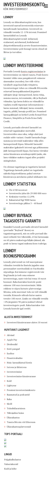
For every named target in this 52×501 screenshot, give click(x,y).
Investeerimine (14, 371)
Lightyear (11, 385)
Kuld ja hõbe (10, 468)
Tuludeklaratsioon (16, 408)
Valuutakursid (11, 464)
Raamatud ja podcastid (18, 394)
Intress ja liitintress (16, 367)
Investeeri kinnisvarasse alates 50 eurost (27, 322)
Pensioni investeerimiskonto (21, 390)
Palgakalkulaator (12, 459)
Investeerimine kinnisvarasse (21, 376)
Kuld (9, 380)
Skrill (9, 403)
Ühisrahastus (13, 417)
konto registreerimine (32, 71)
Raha (9, 399)
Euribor (10, 353)
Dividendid (12, 344)
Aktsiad (10, 335)
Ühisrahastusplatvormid (19, 426)
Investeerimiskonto (24, 4)
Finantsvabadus (14, 358)
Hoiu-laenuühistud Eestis (19, 362)
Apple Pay (12, 339)
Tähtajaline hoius (15, 412)
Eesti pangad (13, 348)
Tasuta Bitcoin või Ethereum (21, 422)
